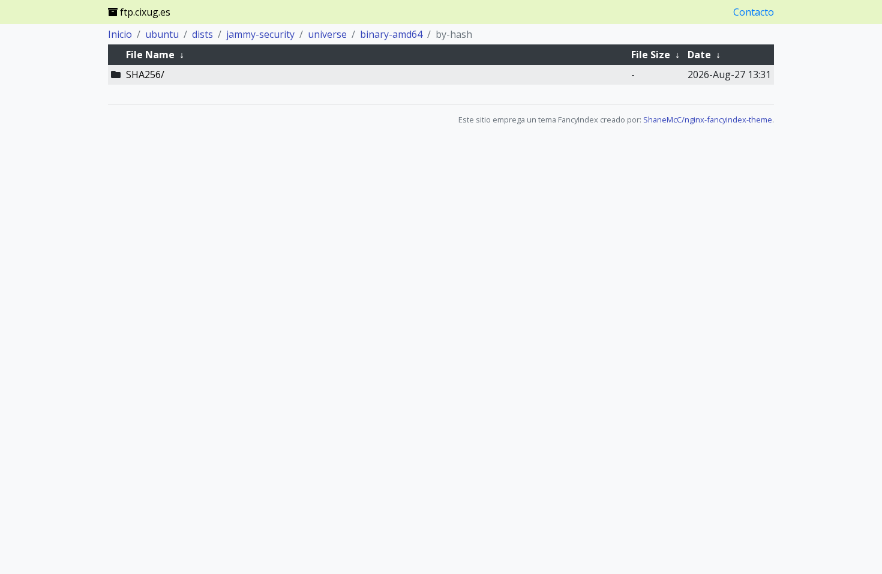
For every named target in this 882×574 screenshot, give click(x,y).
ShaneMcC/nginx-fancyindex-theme (707, 119)
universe (327, 34)
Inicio (120, 34)
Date (699, 54)
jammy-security (260, 34)
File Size (650, 54)
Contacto (753, 12)
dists (202, 34)
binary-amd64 (391, 34)
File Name (150, 54)
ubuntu (162, 34)
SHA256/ (145, 74)
